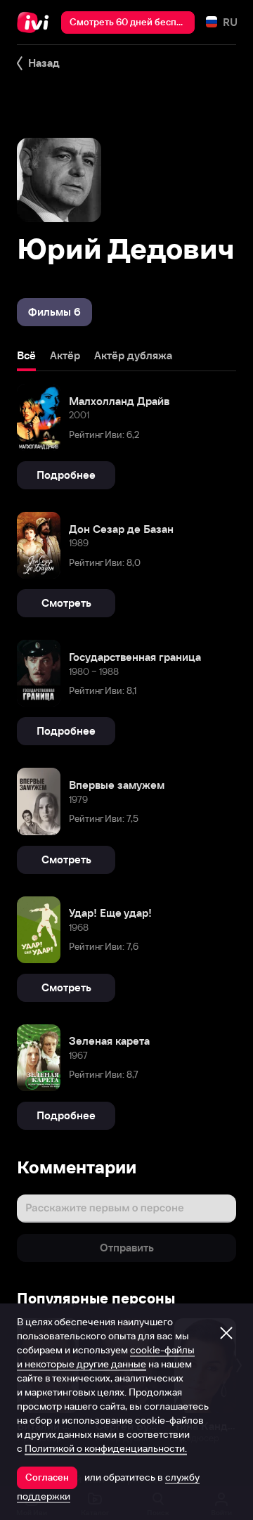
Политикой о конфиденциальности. (106, 1448)
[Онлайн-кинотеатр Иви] (36, 22)
